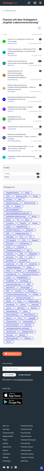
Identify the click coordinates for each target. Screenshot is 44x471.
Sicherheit (35, 304)
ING (21, 264)
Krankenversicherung (30, 274)
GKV (21, 257)
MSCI (29, 284)
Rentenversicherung (23, 298)
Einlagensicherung (22, 233)
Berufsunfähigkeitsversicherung (17, 213)
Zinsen (8, 342)
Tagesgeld (32, 318)
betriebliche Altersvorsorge (16, 216)
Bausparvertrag (29, 203)
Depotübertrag (22, 226)
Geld (21, 254)
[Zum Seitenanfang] (41, 468)
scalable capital (33, 301)
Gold (30, 257)
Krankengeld (32, 270)
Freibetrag (20, 247)
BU (18, 220)
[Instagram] (8, 467)
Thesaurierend (11, 321)
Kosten (19, 270)
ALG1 (8, 196)
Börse (27, 220)
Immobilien (23, 260)
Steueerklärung (11, 311)
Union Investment (12, 325)
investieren (33, 264)
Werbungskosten (12, 338)
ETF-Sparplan (11, 240)
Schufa (22, 304)
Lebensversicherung (13, 284)
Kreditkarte (10, 281)
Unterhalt (28, 325)
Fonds (8, 247)
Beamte (17, 206)
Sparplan (34, 308)
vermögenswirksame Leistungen (17, 328)
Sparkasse (21, 308)
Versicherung (11, 332)
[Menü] (40, 3)
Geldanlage (33, 254)
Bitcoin (34, 216)
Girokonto (9, 257)
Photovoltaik (25, 287)
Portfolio (18, 291)
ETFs (24, 240)
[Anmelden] (35, 3)
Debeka (35, 223)
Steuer (25, 311)
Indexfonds (10, 264)
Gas (28, 250)
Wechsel (22, 335)
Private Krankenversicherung (16, 294)
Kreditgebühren (22, 277)
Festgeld (35, 240)
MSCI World (10, 287)
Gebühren (9, 254)
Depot (8, 226)
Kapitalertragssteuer (13, 267)
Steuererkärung (29, 315)
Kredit (8, 277)
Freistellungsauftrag (13, 250)
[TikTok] (12, 467)
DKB (7, 233)
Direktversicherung (13, 230)
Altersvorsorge (21, 196)
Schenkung (10, 304)
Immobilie (9, 260)
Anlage (35, 196)
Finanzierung (24, 243)
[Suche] (29, 3)
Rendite (35, 294)
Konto (8, 270)
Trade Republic (28, 321)
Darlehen (23, 223)
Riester (8, 301)
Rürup (19, 301)
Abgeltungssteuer (12, 192)
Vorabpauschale (27, 332)
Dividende (29, 230)
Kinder (29, 267)
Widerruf (28, 338)
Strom (20, 318)
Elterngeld (10, 237)
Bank (20, 199)
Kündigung (24, 281)
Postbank (31, 291)
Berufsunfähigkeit (12, 209)
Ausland (9, 199)
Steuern (9, 318)
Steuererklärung (12, 315)
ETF (30, 237)
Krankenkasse (11, 274)
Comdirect (10, 223)
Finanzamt (10, 243)
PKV (7, 291)
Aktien (27, 192)
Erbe (21, 237)
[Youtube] (4, 467)
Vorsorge (9, 335)
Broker (8, 220)
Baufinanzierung (12, 203)
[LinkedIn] (15, 467)
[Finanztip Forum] (10, 3)
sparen (8, 308)
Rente (8, 298)
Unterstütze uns (13, 354)
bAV (7, 206)
